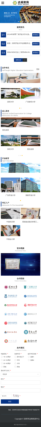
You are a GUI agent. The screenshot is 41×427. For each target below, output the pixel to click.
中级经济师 (10, 222)
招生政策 (5, 130)
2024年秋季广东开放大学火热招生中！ (21, 34)
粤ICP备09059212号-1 (20, 424)
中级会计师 (10, 239)
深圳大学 (10, 102)
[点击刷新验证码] (16, 395)
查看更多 (36, 35)
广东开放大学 (10, 195)
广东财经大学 (30, 102)
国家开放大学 (30, 195)
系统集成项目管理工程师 (31, 222)
